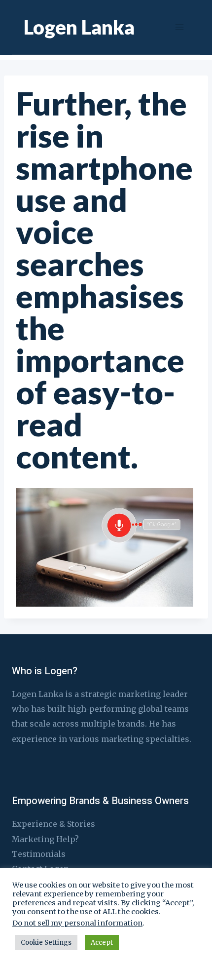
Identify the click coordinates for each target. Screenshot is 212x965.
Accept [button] (102, 942)
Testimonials (39, 854)
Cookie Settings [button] (46, 942)
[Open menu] (179, 27)
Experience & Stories (53, 824)
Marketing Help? (45, 839)
